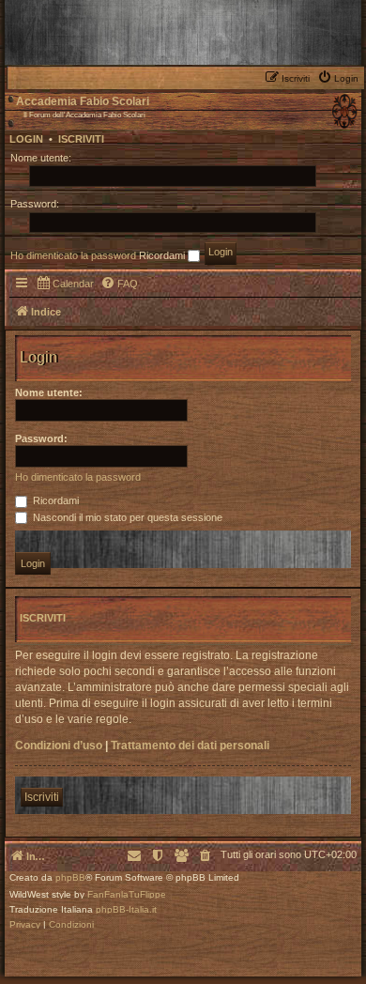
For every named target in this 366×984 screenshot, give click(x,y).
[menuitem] (340, 77)
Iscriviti (81, 139)
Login (26, 139)
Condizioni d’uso (58, 745)
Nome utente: (49, 392)
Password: (41, 438)
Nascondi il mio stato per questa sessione (126, 517)
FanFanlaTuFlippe (126, 895)
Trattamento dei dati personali (190, 745)
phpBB (70, 878)
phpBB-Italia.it (126, 910)
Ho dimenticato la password (73, 255)
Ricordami (163, 255)
